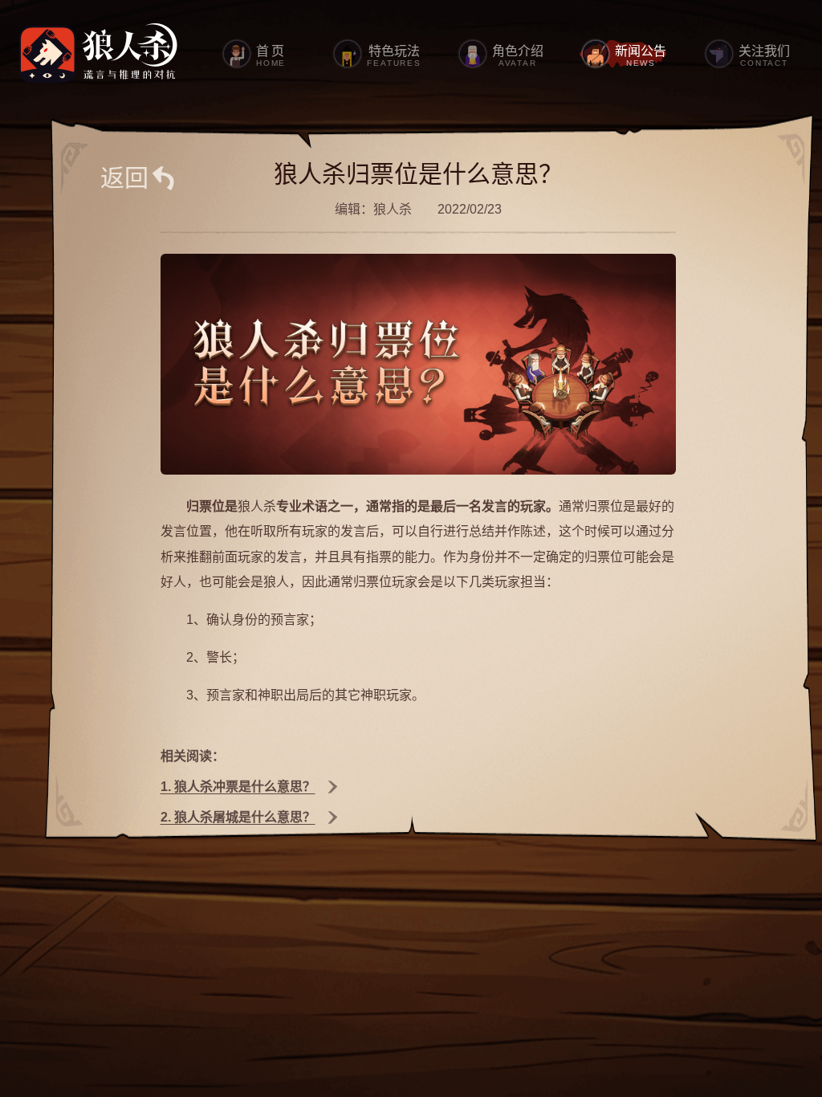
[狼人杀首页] (98, 53)
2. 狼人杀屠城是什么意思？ (237, 817)
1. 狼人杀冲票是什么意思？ (237, 786)
